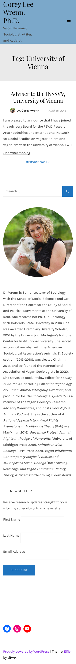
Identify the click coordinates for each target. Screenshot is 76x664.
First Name (11, 519)
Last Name (11, 535)
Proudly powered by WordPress (26, 651)
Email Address (14, 551)
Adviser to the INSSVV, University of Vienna (38, 97)
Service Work (38, 162)
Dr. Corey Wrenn (28, 110)
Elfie (67, 651)
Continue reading (16, 153)
